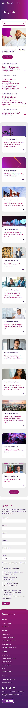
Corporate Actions (9, 574)
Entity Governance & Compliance (13, 572)
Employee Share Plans (10, 585)
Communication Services (11, 568)
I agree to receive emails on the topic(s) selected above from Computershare (13, 592)
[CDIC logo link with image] (8, 703)
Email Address (6, 548)
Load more (14, 492)
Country (4, 555)
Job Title (4, 533)
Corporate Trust (8, 579)
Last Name (5, 525)
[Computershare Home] (8, 614)
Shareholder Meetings (10, 577)
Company (5, 540)
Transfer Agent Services (11, 583)
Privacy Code (8, 598)
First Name (5, 518)
